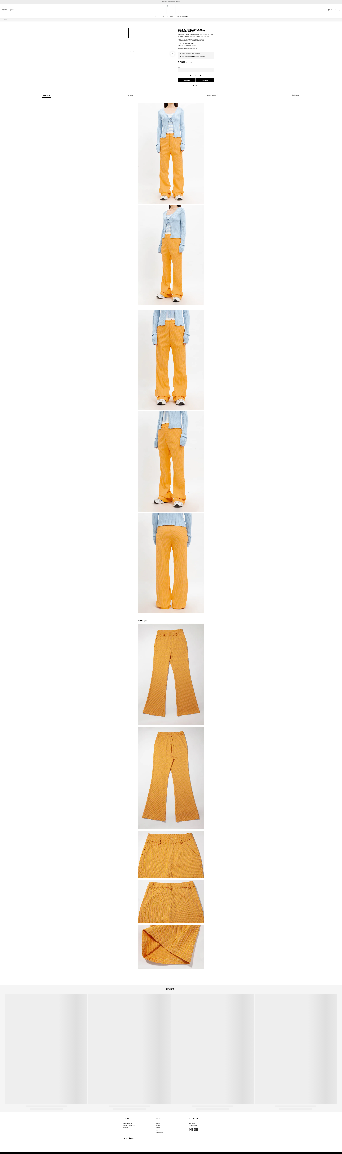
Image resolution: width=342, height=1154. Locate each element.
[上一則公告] (121, 2)
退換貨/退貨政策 (159, 1132)
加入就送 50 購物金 (193, 1125)
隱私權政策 (125, 1127)
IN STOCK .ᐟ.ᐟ (171, 16)
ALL (15, 19)
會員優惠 (158, 1125)
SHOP (162, 16)
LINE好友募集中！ (193, 1123)
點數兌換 (158, 1127)
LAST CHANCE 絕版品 (182, 16)
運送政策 (158, 1130)
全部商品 (5, 19)
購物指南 (158, 1123)
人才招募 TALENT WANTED (129, 1125)
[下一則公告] (221, 2)
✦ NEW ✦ (156, 16)
